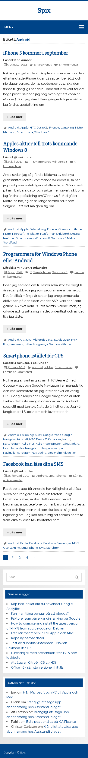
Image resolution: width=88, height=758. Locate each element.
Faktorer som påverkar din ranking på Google (45, 618)
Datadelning (38, 229)
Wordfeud (10, 242)
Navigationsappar (52, 448)
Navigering (39, 452)
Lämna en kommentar (17, 372)
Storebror (52, 547)
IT (30, 161)
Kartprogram (12, 443)
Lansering (67, 127)
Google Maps (52, 434)
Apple (24, 127)
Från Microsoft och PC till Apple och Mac (42, 633)
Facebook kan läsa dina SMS (33, 464)
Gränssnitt (65, 229)
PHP (73, 339)
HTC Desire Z (38, 127)
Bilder (24, 543)
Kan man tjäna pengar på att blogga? (40, 614)
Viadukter (69, 452)
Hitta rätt (22, 439)
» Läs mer (14, 117)
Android (13, 127)
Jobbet (48, 367)
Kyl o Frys (28, 443)
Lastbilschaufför (13, 448)
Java (28, 339)
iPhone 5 (54, 127)
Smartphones (43, 64)
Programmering (14, 344)
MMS (75, 543)
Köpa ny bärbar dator (27, 638)
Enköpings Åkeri (31, 434)
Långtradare (71, 443)
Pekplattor (32, 233)
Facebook (35, 543)
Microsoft (9, 132)
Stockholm (55, 452)
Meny (8, 27)
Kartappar (54, 439)
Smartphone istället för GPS (33, 356)
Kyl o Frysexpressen (49, 443)
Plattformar (47, 233)
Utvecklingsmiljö (37, 344)
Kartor (66, 439)
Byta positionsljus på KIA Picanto (51, 722)
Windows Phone (60, 344)
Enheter (52, 229)
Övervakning (11, 547)
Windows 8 (42, 132)
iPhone (77, 229)
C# (22, 339)
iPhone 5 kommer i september (35, 53)
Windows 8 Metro (63, 238)
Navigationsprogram (17, 452)
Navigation (32, 448)
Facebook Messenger (57, 543)
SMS (42, 547)
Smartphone (25, 132)
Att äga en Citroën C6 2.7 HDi (33, 663)
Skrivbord (62, 233)
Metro (79, 127)
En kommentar (68, 64)
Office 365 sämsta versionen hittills (37, 667)
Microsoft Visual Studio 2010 (51, 339)
